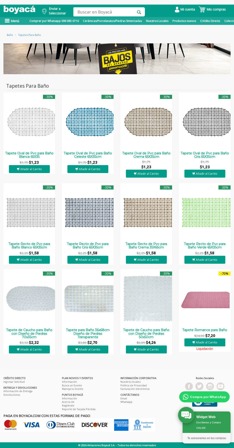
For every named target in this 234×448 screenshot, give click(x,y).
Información (69, 381)
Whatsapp (126, 401)
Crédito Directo (210, 21)
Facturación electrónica (134, 388)
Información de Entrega (17, 391)
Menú (14, 21)
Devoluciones (11, 394)
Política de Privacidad (133, 385)
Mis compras (216, 9)
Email (123, 398)
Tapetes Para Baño (29, 35)
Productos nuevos (184, 21)
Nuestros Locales (157, 21)
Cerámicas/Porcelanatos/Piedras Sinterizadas (112, 21)
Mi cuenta (187, 9)
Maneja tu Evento (72, 388)
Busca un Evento (72, 385)
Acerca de (68, 401)
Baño (10, 35)
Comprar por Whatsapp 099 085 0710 (54, 21)
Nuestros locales (130, 381)
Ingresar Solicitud (14, 381)
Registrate (68, 405)
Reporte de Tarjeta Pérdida (79, 409)
